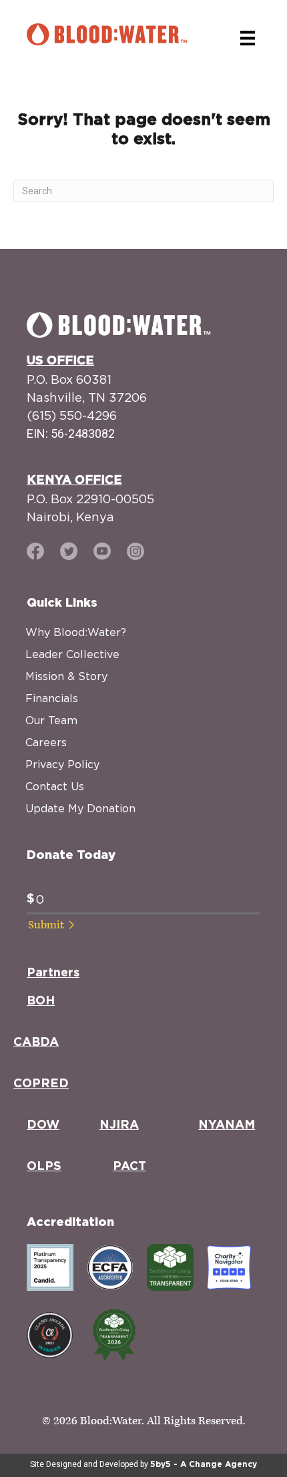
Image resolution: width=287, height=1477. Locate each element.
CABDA (36, 1043)
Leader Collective (72, 654)
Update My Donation (80, 808)
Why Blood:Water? (75, 632)
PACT (129, 1167)
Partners (53, 973)
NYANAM (226, 1125)
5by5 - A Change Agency (203, 1464)
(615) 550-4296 (72, 415)
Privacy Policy (62, 764)
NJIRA (119, 1125)
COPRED (41, 1084)
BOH (41, 1001)
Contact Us (54, 786)
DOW (43, 1125)
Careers (46, 742)
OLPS (44, 1167)
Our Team (51, 720)
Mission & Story (66, 676)
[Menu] (247, 38)
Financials (51, 698)
